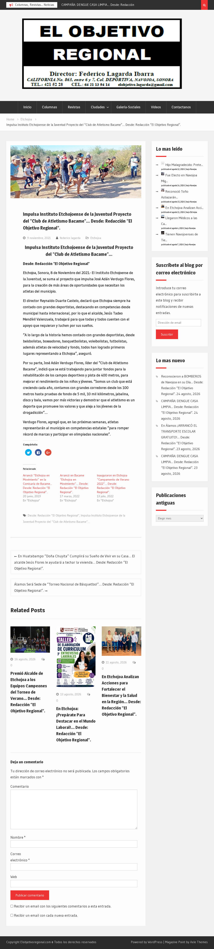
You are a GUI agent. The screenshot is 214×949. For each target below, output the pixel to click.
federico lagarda (70, 238)
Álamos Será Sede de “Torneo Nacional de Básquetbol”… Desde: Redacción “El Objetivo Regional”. (74, 587)
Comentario (19, 786)
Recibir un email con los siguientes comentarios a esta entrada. (62, 906)
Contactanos (181, 107)
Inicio (27, 107)
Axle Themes (199, 942)
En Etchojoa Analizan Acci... (184, 208)
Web (13, 877)
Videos (156, 107)
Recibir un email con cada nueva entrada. (46, 915)
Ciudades (98, 107)
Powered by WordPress (146, 942)
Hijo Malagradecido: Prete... (184, 165)
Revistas (74, 107)
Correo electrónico (20, 857)
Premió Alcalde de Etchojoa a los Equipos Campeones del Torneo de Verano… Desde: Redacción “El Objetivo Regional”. (28, 692)
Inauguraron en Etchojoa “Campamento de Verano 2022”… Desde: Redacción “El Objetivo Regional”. (113, 483)
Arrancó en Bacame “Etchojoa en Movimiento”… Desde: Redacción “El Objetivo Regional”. (74, 483)
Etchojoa (95, 238)
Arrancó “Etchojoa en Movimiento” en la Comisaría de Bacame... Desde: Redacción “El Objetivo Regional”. (37, 483)
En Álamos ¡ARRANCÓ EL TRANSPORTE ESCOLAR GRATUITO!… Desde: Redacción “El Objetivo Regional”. (179, 437)
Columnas (49, 107)
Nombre (17, 837)
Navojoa (193, 169)
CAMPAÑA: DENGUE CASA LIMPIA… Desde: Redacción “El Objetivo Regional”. (180, 407)
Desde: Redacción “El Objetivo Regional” (53, 515)
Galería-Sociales (128, 107)
